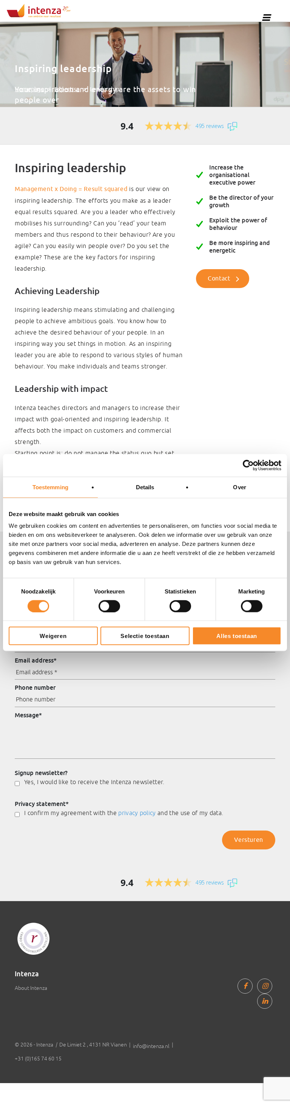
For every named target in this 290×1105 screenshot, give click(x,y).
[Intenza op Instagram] (264, 986)
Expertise (67, 89)
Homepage (29, 89)
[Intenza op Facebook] (245, 986)
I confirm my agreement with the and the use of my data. (123, 812)
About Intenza (31, 988)
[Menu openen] (266, 17)
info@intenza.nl (151, 1046)
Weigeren (53, 636)
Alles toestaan (236, 636)
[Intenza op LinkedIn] (264, 1001)
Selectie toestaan (144, 636)
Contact (219, 278)
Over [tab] (239, 487)
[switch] (109, 606)
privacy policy (137, 812)
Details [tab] (145, 487)
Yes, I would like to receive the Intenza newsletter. (94, 781)
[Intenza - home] (39, 10)
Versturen (248, 840)
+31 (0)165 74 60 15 (38, 1059)
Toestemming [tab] (50, 487)
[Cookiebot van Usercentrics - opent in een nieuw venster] (248, 465)
